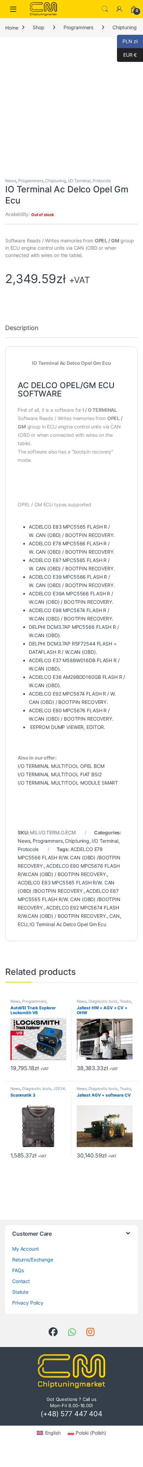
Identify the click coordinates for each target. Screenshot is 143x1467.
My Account (25, 1249)
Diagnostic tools (103, 1001)
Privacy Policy (27, 1303)
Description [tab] (21, 328)
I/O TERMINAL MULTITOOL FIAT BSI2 (60, 774)
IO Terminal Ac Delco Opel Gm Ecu (68, 924)
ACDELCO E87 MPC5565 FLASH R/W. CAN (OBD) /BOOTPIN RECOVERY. (69, 899)
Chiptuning (124, 27)
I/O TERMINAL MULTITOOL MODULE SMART (68, 783)
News (10, 180)
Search (105, 9)
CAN (114, 916)
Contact (21, 1281)
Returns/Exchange (32, 1259)
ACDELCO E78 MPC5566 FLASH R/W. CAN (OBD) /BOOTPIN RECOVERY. (69, 857)
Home (11, 27)
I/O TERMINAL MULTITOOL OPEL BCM (61, 766)
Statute (20, 1292)
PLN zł (127, 41)
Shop (38, 27)
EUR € (127, 55)
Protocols (102, 180)
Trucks (125, 1001)
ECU (22, 924)
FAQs (18, 1270)
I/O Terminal (79, 180)
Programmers (78, 27)
